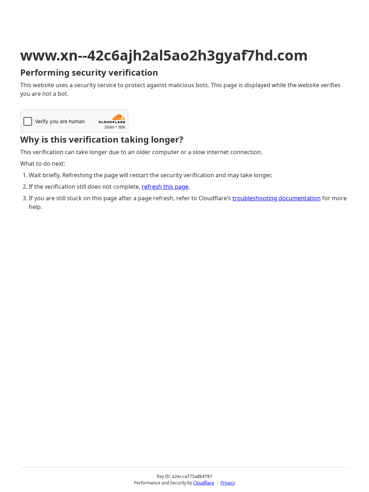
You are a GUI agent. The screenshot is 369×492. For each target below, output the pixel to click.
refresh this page (165, 187)
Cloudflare (203, 483)
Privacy (228, 483)
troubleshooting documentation (276, 198)
